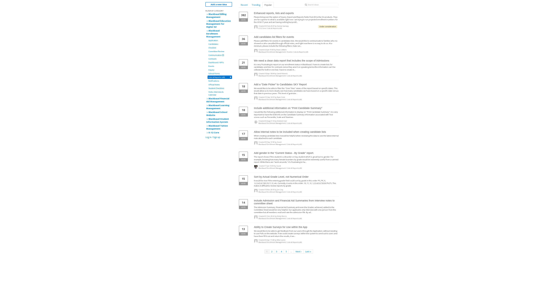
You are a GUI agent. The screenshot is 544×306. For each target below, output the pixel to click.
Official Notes (214, 84)
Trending (256, 4)
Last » (308, 251)
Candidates (213, 44)
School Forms (214, 73)
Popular (268, 4)
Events (211, 66)
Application (213, 40)
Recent (244, 4)
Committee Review (216, 51)
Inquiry (211, 70)
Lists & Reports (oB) (219, 77)
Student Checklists (216, 88)
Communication (215, 55)
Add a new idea (219, 4)
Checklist (212, 47)
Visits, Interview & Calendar (215, 93)
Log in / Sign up (212, 137)
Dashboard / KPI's (216, 62)
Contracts (212, 59)
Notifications (213, 81)
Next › (299, 251)
